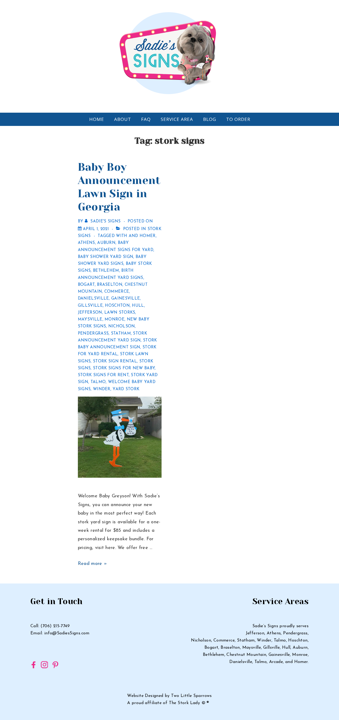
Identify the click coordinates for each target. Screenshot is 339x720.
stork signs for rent (103, 375)
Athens (86, 243)
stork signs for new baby (124, 368)
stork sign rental (115, 361)
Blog (209, 119)
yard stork (126, 389)
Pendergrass (93, 334)
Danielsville (93, 299)
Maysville (90, 320)
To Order (238, 119)
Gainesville (125, 299)
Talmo (98, 382)
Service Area (177, 119)
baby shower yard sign (105, 257)
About (122, 119)
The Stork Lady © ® (189, 703)
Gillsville (90, 306)
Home (96, 119)
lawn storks (119, 313)
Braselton (109, 285)
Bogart (86, 285)
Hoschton (117, 306)
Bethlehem (106, 271)
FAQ (146, 119)
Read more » (92, 563)
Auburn (106, 243)
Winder (101, 389)
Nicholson (121, 326)
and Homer (142, 236)
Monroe (114, 320)
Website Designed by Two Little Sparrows (169, 696)
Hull (138, 306)
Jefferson (90, 313)
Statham (121, 334)
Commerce (116, 292)
